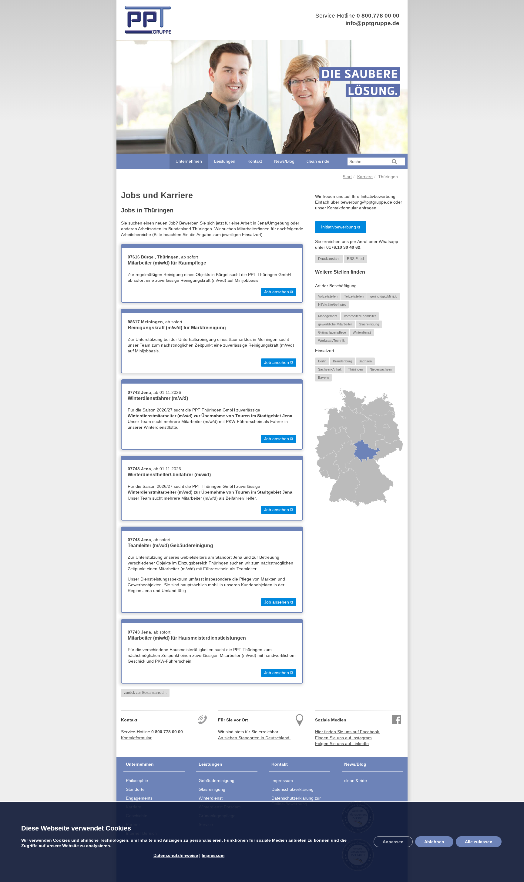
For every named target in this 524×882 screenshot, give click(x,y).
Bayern (323, 377)
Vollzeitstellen (328, 296)
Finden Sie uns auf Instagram (343, 738)
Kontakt (254, 161)
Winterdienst (362, 332)
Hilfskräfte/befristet (332, 304)
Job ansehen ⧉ (278, 292)
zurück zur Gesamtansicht (145, 692)
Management (327, 316)
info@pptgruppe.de (372, 23)
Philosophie (137, 780)
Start (347, 177)
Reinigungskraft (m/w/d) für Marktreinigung (177, 327)
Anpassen (393, 842)
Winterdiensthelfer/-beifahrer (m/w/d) (169, 474)
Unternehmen (189, 161)
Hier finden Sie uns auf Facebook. (347, 732)
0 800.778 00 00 (378, 15)
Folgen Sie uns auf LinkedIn (342, 743)
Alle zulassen (478, 842)
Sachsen (365, 361)
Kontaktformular (136, 738)
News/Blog (284, 161)
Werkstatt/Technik (331, 340)
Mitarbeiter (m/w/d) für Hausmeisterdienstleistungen (187, 638)
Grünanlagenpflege (332, 332)
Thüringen (355, 369)
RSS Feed (355, 259)
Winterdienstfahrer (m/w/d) (158, 398)
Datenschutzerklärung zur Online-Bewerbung (296, 801)
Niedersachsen (381, 369)
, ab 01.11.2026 (154, 392)
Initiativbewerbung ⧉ (340, 227)
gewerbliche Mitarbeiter (335, 324)
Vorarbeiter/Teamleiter (360, 316)
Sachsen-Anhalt (329, 369)
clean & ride (318, 161)
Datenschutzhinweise (175, 855)
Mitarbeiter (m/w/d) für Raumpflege (167, 262)
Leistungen (224, 161)
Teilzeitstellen (354, 296)
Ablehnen (434, 842)
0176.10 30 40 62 (343, 247)
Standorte (135, 789)
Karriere (365, 177)
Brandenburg (342, 361)
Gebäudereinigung (216, 780)
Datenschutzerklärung (292, 789)
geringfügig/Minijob (383, 296)
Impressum (282, 780)
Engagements (139, 798)
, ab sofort (163, 257)
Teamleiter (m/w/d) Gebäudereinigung (170, 545)
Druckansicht (329, 259)
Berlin (322, 361)
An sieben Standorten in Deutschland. (254, 738)
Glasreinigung (369, 324)
